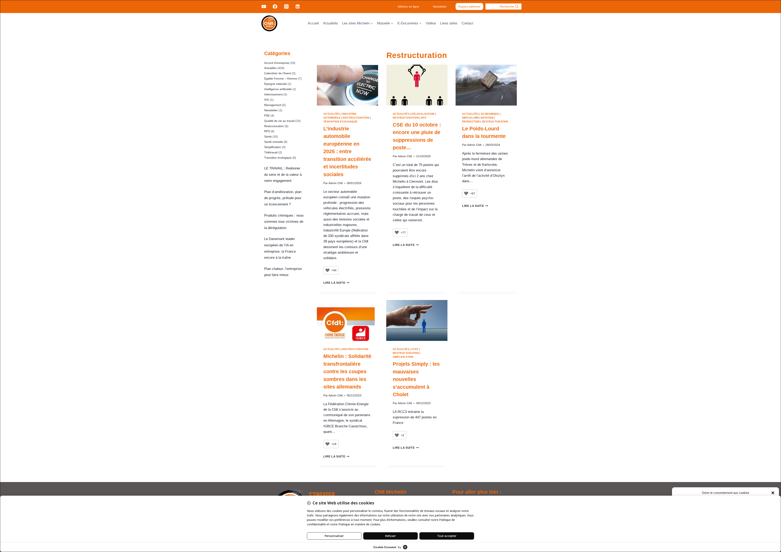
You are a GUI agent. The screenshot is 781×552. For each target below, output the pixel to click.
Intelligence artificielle (278, 89)
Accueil (313, 23)
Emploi (467, 117)
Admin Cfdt (335, 183)
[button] (773, 493)
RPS (423, 117)
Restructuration (356, 117)
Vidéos (431, 23)
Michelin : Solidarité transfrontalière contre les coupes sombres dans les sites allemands (347, 371)
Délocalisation (422, 113)
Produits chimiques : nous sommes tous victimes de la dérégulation (284, 222)
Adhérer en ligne (408, 6)
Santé (268, 136)
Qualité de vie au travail (279, 120)
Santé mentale (273, 141)
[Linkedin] (297, 6)
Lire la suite (336, 282)
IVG (266, 99)
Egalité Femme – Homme (280, 78)
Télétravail (271, 152)
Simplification (403, 357)
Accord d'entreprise (276, 62)
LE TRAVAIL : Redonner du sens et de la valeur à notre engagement (283, 174)
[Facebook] (275, 6)
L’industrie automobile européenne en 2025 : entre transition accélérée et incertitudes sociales (347, 151)
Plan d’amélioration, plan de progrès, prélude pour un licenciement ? (282, 198)
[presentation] (347, 85)
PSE (267, 115)
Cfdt (414, 349)
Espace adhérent (469, 6)
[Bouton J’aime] (327, 270)
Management (272, 105)
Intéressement (273, 94)
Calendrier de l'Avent (277, 73)
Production (471, 121)
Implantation (483, 117)
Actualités (330, 23)
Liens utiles (448, 23)
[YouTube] (263, 6)
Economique (490, 113)
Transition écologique (340, 121)
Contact (467, 23)
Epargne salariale (275, 83)
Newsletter (440, 6)
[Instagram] (286, 6)
